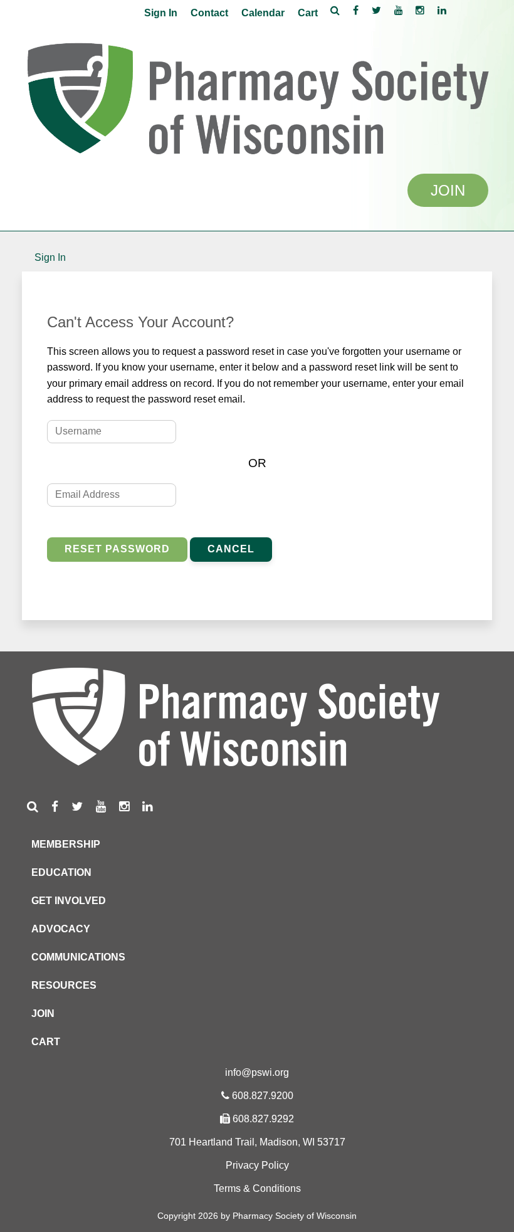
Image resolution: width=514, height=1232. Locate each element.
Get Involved (68, 900)
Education (61, 872)
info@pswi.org (257, 1072)
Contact (209, 13)
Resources (64, 985)
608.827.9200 (262, 1095)
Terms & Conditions (257, 1188)
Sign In (160, 13)
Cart (308, 13)
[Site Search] (335, 10)
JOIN (448, 190)
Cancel (230, 549)
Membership (65, 844)
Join (43, 1013)
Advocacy (60, 929)
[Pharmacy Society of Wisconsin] (257, 95)
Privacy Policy (257, 1165)
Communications (78, 957)
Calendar (263, 13)
